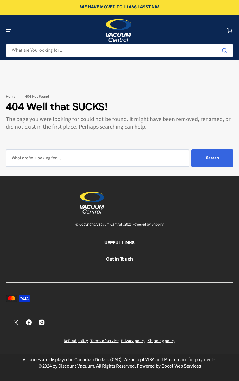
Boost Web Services (181, 366)
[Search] (225, 50)
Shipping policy (161, 341)
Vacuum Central (109, 224)
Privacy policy (133, 341)
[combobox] (119, 50)
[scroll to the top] (231, 373)
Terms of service (104, 341)
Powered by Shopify (148, 224)
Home (11, 96)
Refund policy (76, 341)
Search (212, 157)
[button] (8, 30)
